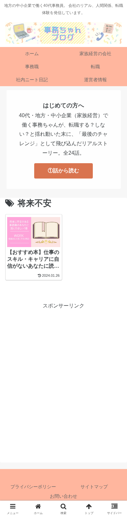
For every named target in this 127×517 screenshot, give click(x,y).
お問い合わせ (63, 496)
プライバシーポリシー (33, 486)
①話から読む (63, 170)
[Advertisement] (63, 374)
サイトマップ (94, 486)
